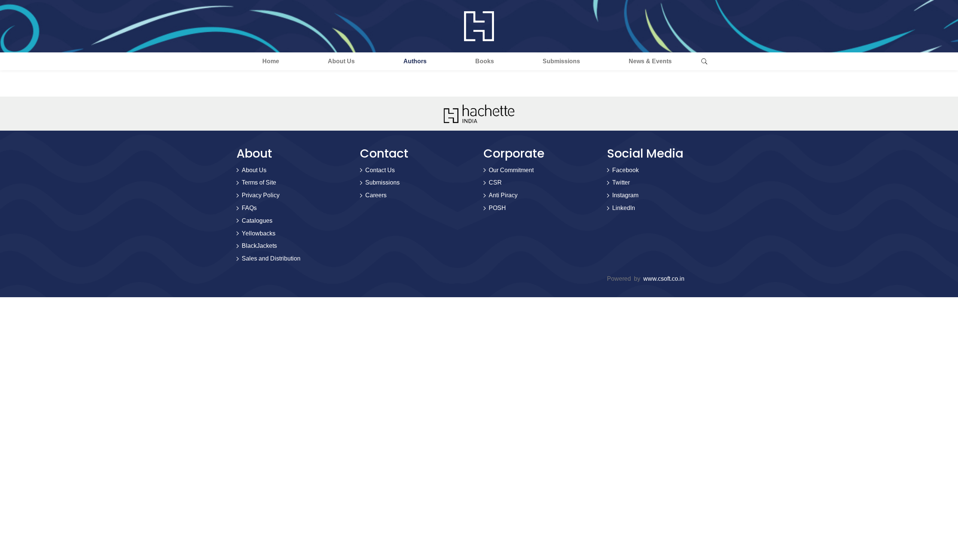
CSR (495, 182)
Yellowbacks (258, 233)
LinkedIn (623, 208)
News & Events (650, 61)
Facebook (625, 170)
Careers (376, 195)
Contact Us (380, 170)
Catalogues (257, 220)
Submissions (561, 61)
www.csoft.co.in (663, 278)
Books (484, 61)
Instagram (625, 195)
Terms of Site (259, 182)
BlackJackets (259, 246)
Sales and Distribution (271, 258)
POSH (497, 208)
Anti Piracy (503, 195)
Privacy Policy (261, 195)
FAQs (249, 208)
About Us (341, 61)
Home (270, 61)
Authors (415, 61)
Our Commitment (511, 170)
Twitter (621, 182)
